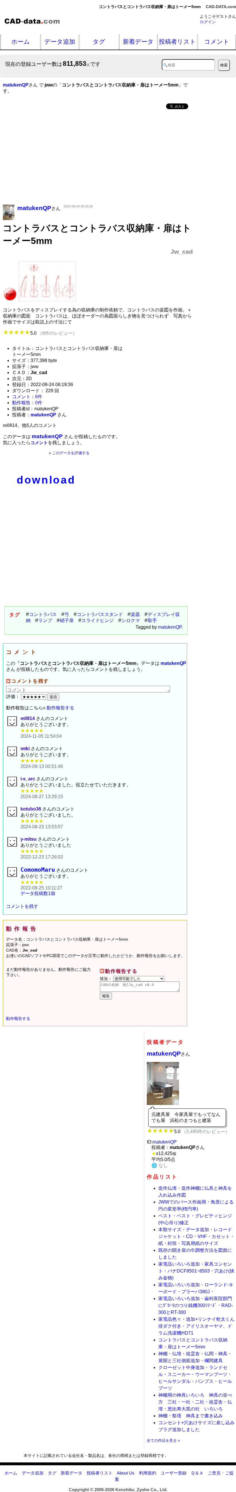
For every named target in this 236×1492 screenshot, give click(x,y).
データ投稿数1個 (37, 893)
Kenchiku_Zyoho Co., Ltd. (141, 1489)
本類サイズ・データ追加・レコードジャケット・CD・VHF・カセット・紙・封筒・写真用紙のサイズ (196, 1236)
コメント (216, 41)
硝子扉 (67, 620)
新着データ (138, 41)
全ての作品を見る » (163, 1440)
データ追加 (59, 41)
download (46, 480)
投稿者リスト (177, 41)
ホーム (20, 41)
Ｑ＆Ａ (197, 1472)
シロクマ (130, 620)
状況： (106, 978)
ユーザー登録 (173, 1472)
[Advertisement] (98, 157)
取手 (152, 620)
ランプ (45, 620)
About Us (125, 1472)
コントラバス (43, 614)
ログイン (208, 22)
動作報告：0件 (27, 402)
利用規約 (147, 1472)
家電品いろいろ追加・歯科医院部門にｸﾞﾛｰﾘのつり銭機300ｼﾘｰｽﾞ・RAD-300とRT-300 (195, 1305)
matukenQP (170, 627)
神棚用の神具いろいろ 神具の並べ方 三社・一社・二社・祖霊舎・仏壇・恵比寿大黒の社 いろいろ (195, 1402)
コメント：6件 (27, 396)
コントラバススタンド (100, 614)
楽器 (135, 614)
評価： (13, 696)
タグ (99, 41)
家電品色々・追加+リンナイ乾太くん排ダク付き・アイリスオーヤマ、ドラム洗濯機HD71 (196, 1326)
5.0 (53, 333)
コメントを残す (22, 906)
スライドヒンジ (97, 620)
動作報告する (60, 707)
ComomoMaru (37, 870)
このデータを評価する (71, 453)
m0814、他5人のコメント (30, 425)
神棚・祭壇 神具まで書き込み (190, 1415)
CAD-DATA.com (221, 6)
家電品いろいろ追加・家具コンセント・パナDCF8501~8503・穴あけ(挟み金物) (196, 1271)
